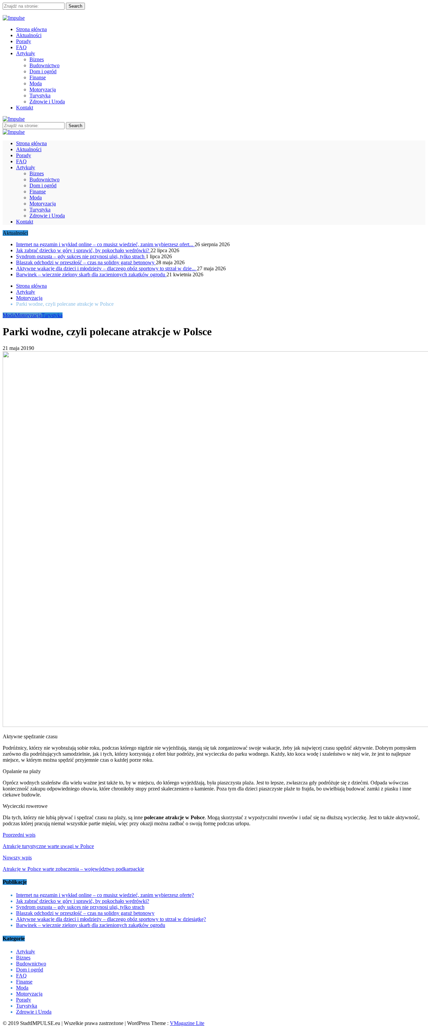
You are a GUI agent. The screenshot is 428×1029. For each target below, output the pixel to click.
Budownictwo (44, 65)
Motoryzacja (42, 89)
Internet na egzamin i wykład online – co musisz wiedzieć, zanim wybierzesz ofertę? (105, 895)
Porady (23, 41)
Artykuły (25, 53)
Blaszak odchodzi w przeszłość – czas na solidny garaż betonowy (86, 262)
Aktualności (28, 35)
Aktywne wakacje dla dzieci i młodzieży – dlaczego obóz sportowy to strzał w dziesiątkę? (111, 919)
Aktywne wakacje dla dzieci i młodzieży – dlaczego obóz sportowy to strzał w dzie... (106, 268)
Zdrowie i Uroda (47, 101)
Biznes (36, 59)
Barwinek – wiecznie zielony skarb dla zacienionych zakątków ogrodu (91, 274)
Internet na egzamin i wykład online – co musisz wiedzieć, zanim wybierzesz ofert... (105, 244)
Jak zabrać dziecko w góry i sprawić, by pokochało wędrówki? (83, 250)
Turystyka (39, 95)
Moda (35, 83)
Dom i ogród (43, 71)
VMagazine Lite (187, 1023)
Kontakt (24, 107)
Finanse (37, 77)
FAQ (21, 47)
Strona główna (31, 29)
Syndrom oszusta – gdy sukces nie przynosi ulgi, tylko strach (81, 256)
